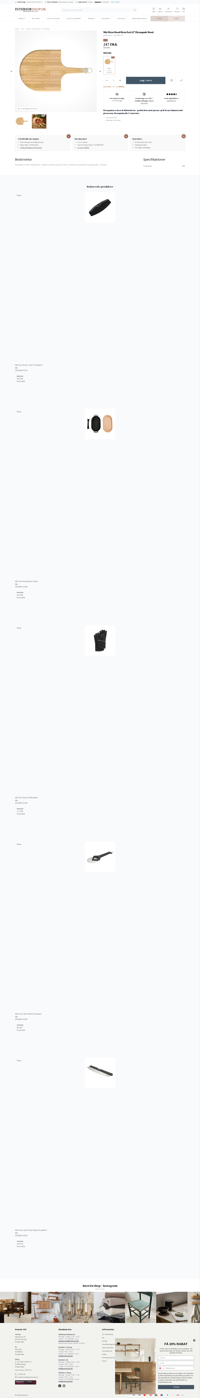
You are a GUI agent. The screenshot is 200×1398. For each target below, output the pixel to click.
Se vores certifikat (83, 148)
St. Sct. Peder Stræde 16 (23, 1362)
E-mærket (116, 2)
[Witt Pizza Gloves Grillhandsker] (100, 710)
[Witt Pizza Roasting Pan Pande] (100, 493)
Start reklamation (108, 1348)
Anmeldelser (105, 2)
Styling (104, 1354)
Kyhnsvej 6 (18, 1349)
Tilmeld (176, 1387)
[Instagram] (64, 1386)
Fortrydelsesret (107, 1351)
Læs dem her (171, 101)
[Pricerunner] (25, 1382)
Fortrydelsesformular (109, 1358)
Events (104, 1361)
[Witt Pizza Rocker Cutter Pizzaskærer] (100, 277)
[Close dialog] (194, 1340)
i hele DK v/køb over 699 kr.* (30, 2)
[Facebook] (60, 1386)
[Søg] (135, 9)
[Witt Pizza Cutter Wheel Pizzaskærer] (100, 926)
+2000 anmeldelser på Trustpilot (31, 148)
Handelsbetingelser (108, 1344)
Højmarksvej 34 (20, 1337)
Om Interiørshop (107, 1334)
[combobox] (161, 1368)
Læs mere (144, 103)
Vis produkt (21, 381)
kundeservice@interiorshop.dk (69, 1341)
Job (103, 1338)
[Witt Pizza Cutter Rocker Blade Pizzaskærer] (100, 1142)
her (171, 1382)
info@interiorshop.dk (66, 1356)
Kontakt (104, 1341)
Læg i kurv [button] (146, 80)
